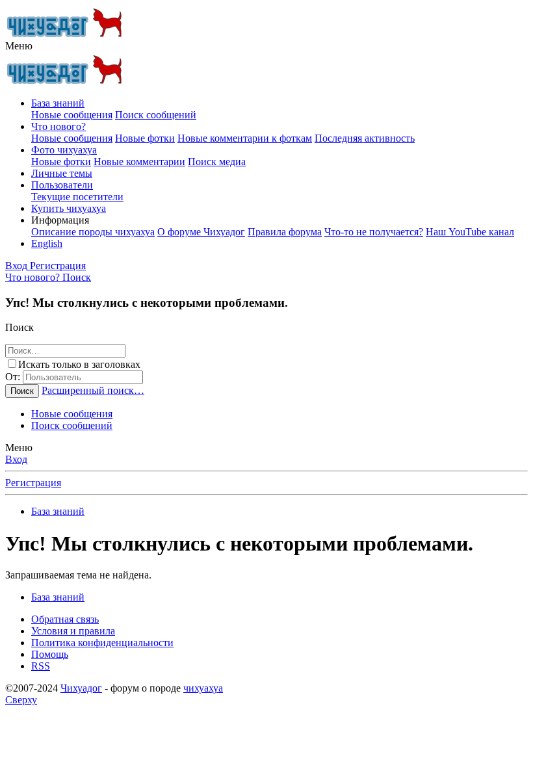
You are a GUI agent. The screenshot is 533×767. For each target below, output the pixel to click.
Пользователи (62, 184)
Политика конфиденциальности (102, 642)
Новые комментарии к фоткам (244, 138)
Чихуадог (81, 688)
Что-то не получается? (373, 231)
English (46, 243)
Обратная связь (65, 619)
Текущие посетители (77, 196)
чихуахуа (203, 688)
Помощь (49, 654)
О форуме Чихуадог (201, 231)
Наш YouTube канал (470, 231)
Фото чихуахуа (64, 149)
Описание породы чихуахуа (93, 231)
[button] (18, 45)
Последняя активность (365, 138)
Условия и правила (73, 630)
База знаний (57, 103)
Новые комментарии (139, 161)
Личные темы (61, 173)
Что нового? (58, 126)
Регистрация (33, 482)
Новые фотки (145, 138)
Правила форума (285, 231)
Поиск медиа (217, 161)
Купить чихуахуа (68, 208)
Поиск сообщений (155, 114)
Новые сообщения (71, 114)
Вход (16, 459)
